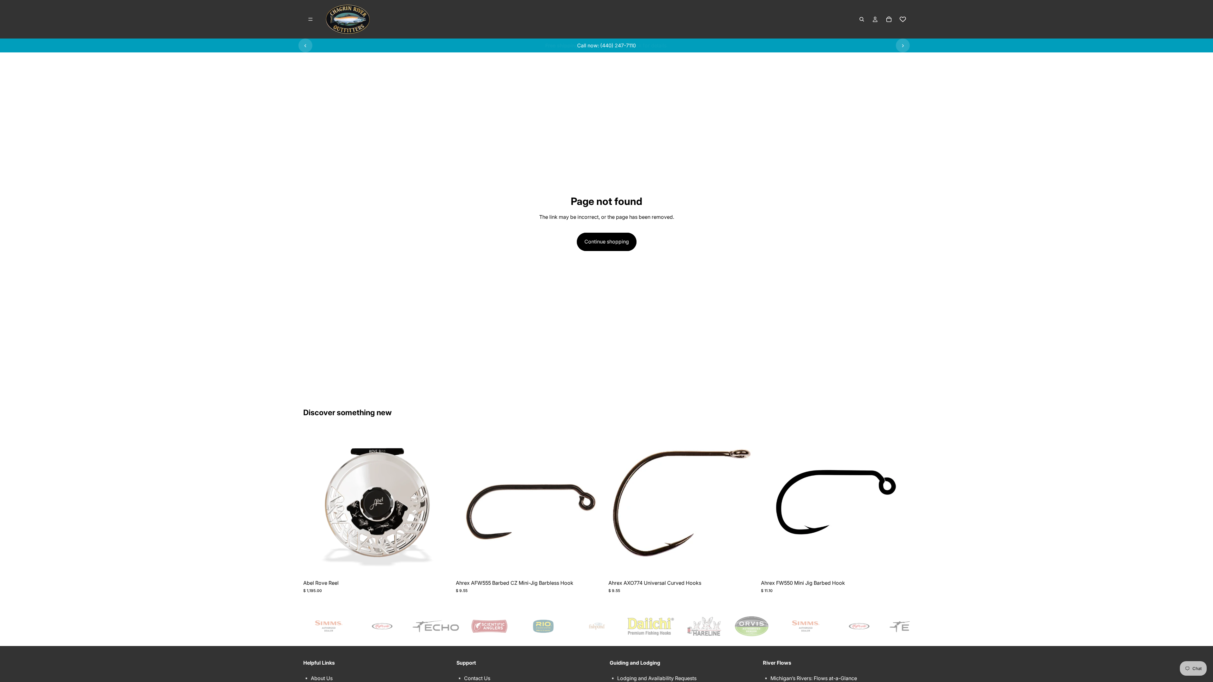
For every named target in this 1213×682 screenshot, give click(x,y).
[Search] (862, 19)
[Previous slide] (305, 45)
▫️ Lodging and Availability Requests (653, 678)
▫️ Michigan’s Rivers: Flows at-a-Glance (810, 678)
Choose (447, 567)
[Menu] (310, 19)
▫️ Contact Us (473, 678)
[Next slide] (903, 45)
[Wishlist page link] (903, 19)
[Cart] (889, 19)
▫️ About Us (318, 678)
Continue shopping (606, 241)
